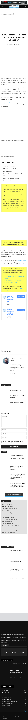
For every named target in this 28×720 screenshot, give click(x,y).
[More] (19, 380)
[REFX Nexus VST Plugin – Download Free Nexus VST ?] (5, 673)
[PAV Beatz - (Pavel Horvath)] (6, 365)
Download (21, 296)
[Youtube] (14, 373)
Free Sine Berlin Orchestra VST (17, 578)
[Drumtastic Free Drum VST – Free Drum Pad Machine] (5, 563)
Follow (14, 648)
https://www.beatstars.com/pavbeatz (17, 361)
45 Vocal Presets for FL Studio (17, 678)
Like (5, 648)
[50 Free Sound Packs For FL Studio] (5, 665)
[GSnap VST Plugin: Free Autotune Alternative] (5, 397)
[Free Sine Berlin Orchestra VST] (5, 581)
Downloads (7, 13)
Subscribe (22, 648)
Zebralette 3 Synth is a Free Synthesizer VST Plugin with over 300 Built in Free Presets (17, 457)
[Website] (12, 373)
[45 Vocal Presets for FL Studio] (5, 680)
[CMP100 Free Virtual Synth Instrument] (5, 553)
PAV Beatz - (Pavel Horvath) (14, 42)
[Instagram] (10, 373)
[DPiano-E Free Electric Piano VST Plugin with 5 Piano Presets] (5, 390)
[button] (2, 6)
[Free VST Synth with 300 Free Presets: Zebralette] (5, 404)
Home (2, 13)
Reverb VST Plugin (6, 351)
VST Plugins (12, 13)
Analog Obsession (6, 103)
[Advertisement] (14, 63)
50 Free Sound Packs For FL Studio (18, 663)
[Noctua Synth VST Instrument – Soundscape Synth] (5, 572)
